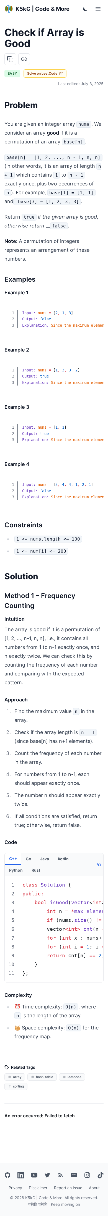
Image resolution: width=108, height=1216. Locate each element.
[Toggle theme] (85, 9)
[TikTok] (100, 1175)
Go (28, 858)
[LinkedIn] (20, 1175)
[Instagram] (87, 1175)
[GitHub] (7, 1175)
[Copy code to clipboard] (95, 309)
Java (44, 858)
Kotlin (63, 858)
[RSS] (60, 1175)
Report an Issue (68, 1187)
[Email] (74, 1175)
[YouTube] (34, 1175)
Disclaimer (38, 1187)
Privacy (15, 1187)
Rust (36, 870)
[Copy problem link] (24, 59)
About (94, 1187)
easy (12, 73)
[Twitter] (47, 1175)
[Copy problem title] (10, 59)
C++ (13, 858)
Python (16, 870)
